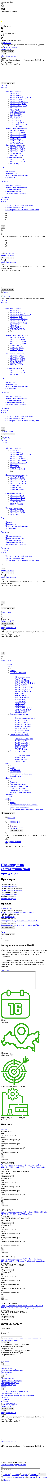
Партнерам (5, 197)
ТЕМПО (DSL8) (16, 155)
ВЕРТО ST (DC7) (17, 159)
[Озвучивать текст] (2, 36)
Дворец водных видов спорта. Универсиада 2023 (20, 921)
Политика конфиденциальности (13, 1465)
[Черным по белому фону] (1, 14)
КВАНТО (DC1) (16, 164)
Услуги (3, 202)
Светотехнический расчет (15, 208)
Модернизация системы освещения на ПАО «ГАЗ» (20, 913)
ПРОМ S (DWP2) (16, 143)
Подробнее (5, 970)
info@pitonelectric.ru (8, 56)
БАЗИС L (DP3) (16, 100)
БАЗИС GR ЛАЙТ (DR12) (20, 97)
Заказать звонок (7, 52)
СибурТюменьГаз (7, 917)
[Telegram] (6, 216)
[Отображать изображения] (2, 28)
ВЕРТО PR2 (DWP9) (18, 135)
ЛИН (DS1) (14, 108)
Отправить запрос (8, 83)
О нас (3, 167)
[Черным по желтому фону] (1, 21)
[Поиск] (3, 227)
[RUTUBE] (6, 213)
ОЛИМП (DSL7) (16, 153)
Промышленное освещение (16, 128)
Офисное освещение (13, 91)
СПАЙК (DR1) (16, 116)
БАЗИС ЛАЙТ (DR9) (18, 106)
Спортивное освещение (14, 145)
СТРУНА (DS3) (16, 126)
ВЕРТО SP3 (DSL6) (17, 151)
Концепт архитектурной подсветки (19, 205)
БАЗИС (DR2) (15, 93)
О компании (10, 171)
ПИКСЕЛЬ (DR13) (17, 112)
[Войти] (2, 230)
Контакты (5, 199)
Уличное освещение (13, 157)
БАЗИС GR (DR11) (17, 95)
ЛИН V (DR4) (15, 110)
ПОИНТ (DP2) (16, 114)
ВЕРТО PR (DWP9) (17, 133)
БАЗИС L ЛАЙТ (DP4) (19, 102)
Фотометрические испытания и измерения (22, 210)
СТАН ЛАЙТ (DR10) (18, 124)
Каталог (4, 87)
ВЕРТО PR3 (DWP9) (18, 137)
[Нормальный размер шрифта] (2, 6)
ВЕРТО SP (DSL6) (17, 147)
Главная (4, 85)
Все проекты (6, 908)
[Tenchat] (6, 77)
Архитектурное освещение (15, 194)
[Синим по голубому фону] (1, 19)
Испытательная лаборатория (16, 175)
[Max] (6, 220)
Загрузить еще (7, 927)
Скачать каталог (7, 432)
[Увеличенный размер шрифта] (3, 9)
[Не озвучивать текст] (2, 39)
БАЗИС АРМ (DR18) (18, 104)
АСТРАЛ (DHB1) (17, 130)
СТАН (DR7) (15, 118)
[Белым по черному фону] (1, 16)
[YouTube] (6, 218)
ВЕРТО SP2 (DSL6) (17, 149)
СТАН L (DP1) (15, 120)
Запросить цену (7, 1176)
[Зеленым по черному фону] (1, 24)
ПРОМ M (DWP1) (17, 141)
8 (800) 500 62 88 (10, 47)
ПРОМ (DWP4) (16, 139)
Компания (5, 1361)
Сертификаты (10, 177)
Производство (11, 173)
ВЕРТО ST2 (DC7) (17, 161)
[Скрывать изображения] (2, 31)
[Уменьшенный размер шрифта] (2, 4)
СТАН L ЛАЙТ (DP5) (18, 122)
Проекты (4, 181)
